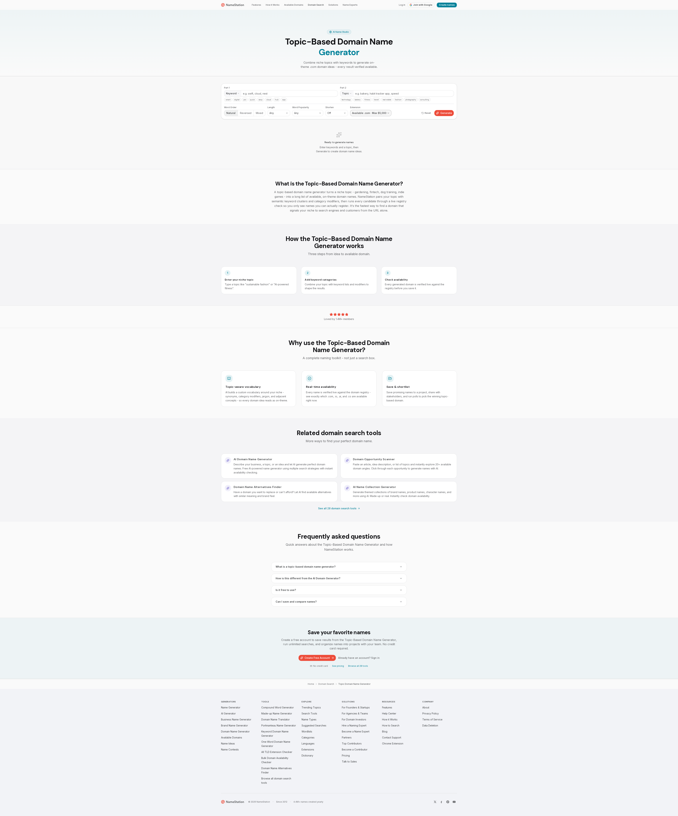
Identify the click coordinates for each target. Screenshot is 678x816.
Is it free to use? (286, 589)
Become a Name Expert (355, 731)
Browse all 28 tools (358, 666)
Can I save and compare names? (296, 601)
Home (311, 684)
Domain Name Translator (275, 719)
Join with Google (422, 5)
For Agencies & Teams (355, 713)
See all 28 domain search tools (337, 508)
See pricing (338, 666)
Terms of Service (432, 719)
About (425, 707)
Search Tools (309, 713)
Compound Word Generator (277, 707)
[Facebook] (441, 802)
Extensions (308, 749)
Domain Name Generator (235, 731)
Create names (447, 5)
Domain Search (316, 5)
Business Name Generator (236, 719)
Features (256, 5)
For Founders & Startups (356, 707)
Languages (308, 743)
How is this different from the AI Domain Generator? (308, 578)
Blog (384, 731)
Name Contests (230, 749)
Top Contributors (352, 743)
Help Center (389, 713)
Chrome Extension (392, 743)
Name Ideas (228, 743)
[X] (435, 802)
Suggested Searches (314, 725)
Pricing (346, 755)
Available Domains (293, 5)
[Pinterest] (448, 802)
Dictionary (307, 755)
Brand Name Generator (234, 725)
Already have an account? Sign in (359, 657)
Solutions (333, 5)
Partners (347, 737)
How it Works (272, 5)
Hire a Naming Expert (354, 725)
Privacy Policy (430, 713)
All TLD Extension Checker (276, 751)
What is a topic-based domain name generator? (305, 566)
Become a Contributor (354, 749)
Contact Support (391, 737)
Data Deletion (430, 725)
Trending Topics (311, 707)
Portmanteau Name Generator (278, 725)
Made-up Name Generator (276, 713)
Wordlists (307, 731)
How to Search (390, 725)
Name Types (309, 719)
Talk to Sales (349, 761)
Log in (402, 5)
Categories (308, 737)
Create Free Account (317, 657)
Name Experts (350, 5)
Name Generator (230, 707)
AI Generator (228, 713)
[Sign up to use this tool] (339, 122)
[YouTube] (454, 802)
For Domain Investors (354, 719)
